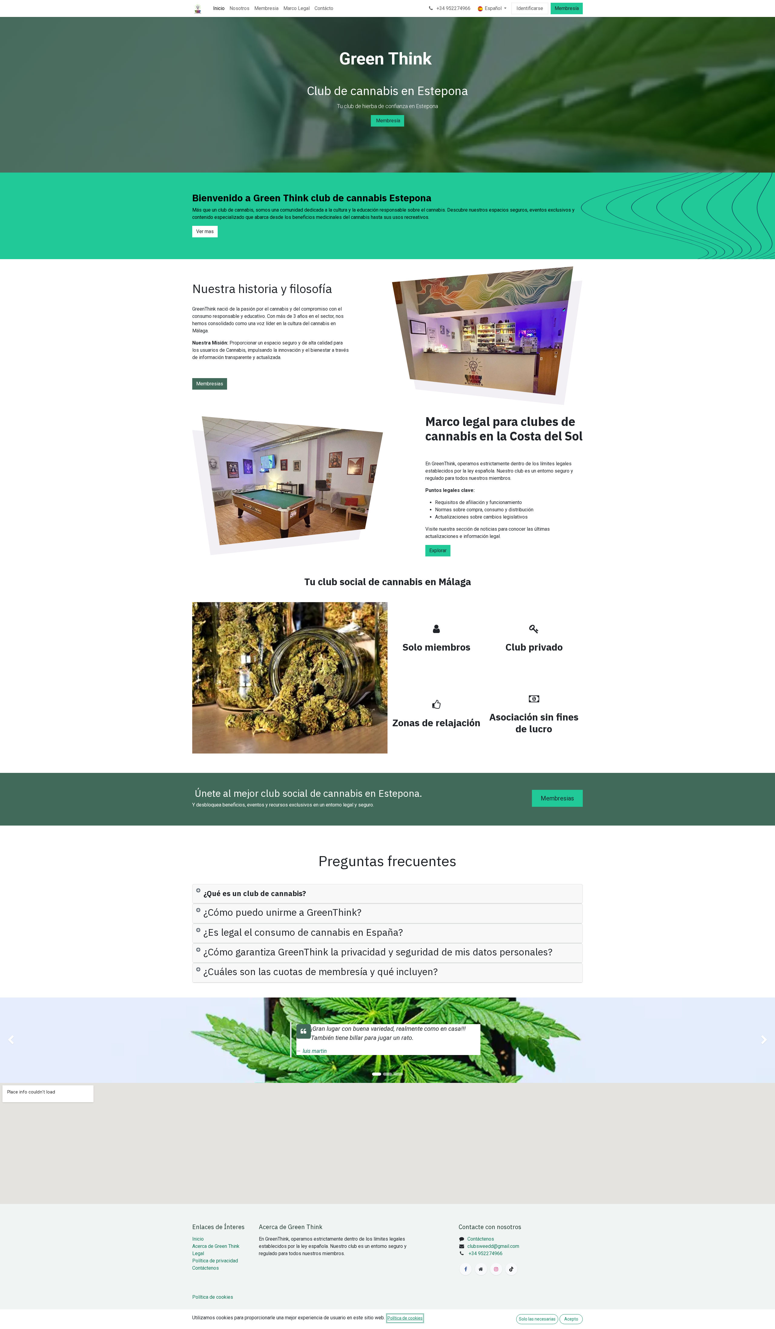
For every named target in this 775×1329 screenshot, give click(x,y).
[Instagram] (496, 1269)
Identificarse (529, 8)
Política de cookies (212, 1297)
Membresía (567, 8)
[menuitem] (219, 8)
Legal (198, 1253)
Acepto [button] (571, 1319)
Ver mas (205, 231)
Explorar (438, 550)
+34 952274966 (452, 8)
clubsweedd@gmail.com (493, 1246)
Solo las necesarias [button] (537, 1319)
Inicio (198, 1239)
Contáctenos (205, 1268)
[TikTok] (511, 1269)
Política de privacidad (215, 1261)
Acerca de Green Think (215, 1246)
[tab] (387, 893)
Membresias (209, 384)
